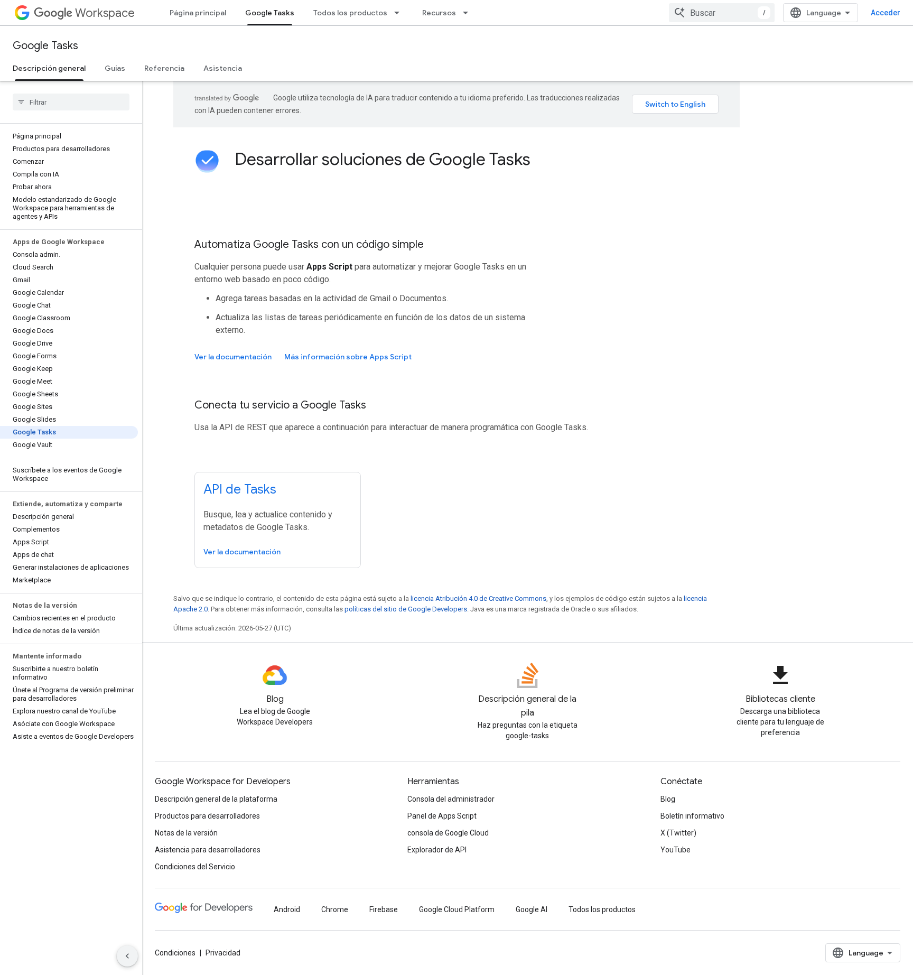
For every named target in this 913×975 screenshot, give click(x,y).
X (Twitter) (678, 833)
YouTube (675, 850)
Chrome (334, 909)
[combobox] (722, 12)
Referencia (164, 68)
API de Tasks (239, 489)
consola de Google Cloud (448, 833)
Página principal (198, 12)
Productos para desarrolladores (207, 816)
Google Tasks (269, 12)
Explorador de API (437, 850)
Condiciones (175, 953)
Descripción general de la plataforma (216, 799)
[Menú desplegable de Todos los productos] (400, 12)
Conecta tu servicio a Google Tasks (280, 405)
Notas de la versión (186, 833)
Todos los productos (350, 12)
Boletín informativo (692, 816)
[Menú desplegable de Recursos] (468, 12)
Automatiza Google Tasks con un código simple (309, 244)
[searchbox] (71, 102)
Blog (667, 799)
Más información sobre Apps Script (348, 356)
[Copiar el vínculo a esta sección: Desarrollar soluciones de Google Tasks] (544, 160)
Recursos (439, 12)
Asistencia (222, 68)
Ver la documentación (233, 356)
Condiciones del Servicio (195, 866)
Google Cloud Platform (457, 909)
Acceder (885, 12)
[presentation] (477, 159)
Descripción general (49, 68)
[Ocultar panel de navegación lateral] (127, 956)
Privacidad (223, 953)
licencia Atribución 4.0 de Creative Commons (478, 598)
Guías (115, 68)
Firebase (383, 909)
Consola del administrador (451, 799)
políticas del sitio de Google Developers (405, 609)
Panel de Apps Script (442, 816)
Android (287, 909)
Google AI (531, 909)
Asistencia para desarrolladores (207, 850)
